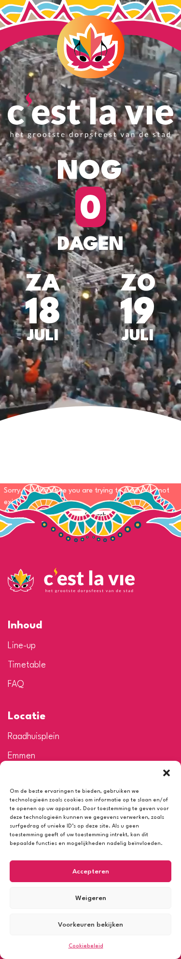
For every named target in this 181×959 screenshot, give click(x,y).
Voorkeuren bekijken (90, 924)
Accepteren (90, 871)
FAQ (16, 684)
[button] (166, 773)
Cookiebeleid (86, 946)
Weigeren (90, 898)
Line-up (22, 645)
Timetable (27, 665)
